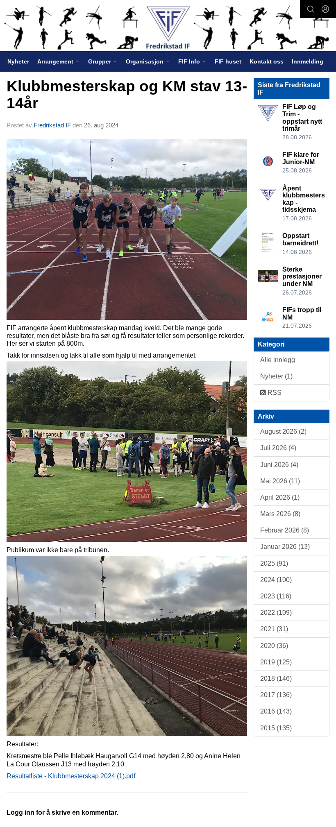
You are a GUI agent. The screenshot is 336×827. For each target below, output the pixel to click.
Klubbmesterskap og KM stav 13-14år (127, 94)
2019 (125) (276, 662)
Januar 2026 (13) (285, 546)
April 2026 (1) (280, 497)
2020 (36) (274, 645)
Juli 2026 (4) (278, 447)
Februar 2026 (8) (284, 530)
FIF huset (228, 61)
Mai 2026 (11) (280, 481)
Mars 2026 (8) (280, 513)
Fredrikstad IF (52, 125)
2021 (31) (274, 628)
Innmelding (307, 61)
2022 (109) (276, 612)
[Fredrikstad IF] (168, 26)
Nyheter (18, 61)
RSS (274, 392)
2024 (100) (276, 579)
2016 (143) (276, 711)
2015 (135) (276, 728)
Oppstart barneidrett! (300, 239)
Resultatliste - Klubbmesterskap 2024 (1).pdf (71, 776)
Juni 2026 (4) (279, 464)
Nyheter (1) (276, 376)
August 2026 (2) (283, 431)
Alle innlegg (277, 359)
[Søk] (310, 9)
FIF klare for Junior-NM (300, 158)
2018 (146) (276, 678)
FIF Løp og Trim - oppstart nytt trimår (302, 117)
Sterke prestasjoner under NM (302, 276)
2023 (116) (275, 596)
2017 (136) (276, 694)
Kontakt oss (267, 61)
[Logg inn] (325, 9)
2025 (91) (274, 563)
